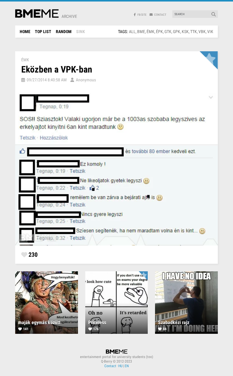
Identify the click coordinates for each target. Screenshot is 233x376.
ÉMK (150, 31)
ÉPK (159, 31)
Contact (110, 366)
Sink (80, 31)
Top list (43, 31)
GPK (176, 31)
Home (25, 31)
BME (141, 31)
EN (127, 366)
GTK (167, 31)
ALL (132, 31)
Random (64, 31)
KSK (185, 31)
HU (120, 366)
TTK (193, 31)
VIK (210, 31)
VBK (202, 31)
